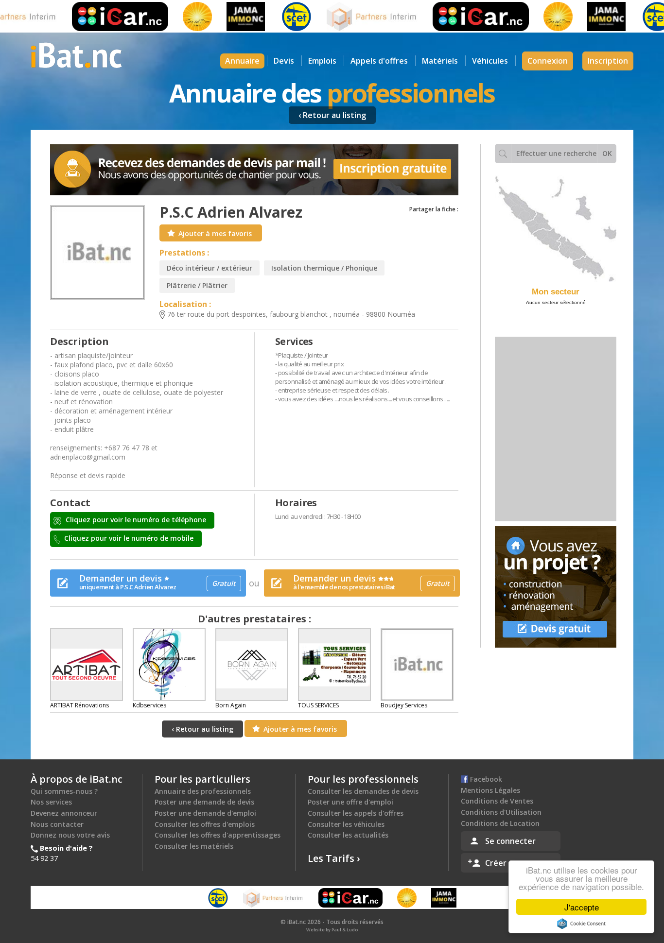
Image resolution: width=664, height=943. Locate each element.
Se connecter (510, 841)
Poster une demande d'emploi (205, 813)
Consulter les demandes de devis (363, 791)
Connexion (547, 60)
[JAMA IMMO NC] (229, 16)
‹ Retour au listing (332, 115)
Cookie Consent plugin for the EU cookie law (581, 923)
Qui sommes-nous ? (64, 791)
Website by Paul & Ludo (332, 929)
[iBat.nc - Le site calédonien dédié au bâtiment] (76, 54)
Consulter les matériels (194, 846)
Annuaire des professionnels (203, 791)
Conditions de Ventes (497, 801)
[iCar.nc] (104, 16)
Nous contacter (57, 824)
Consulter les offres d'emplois (205, 824)
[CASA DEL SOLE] (181, 16)
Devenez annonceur (64, 813)
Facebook (485, 779)
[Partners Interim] (356, 16)
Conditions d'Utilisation (501, 812)
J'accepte (581, 907)
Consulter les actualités (348, 835)
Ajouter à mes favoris (215, 233)
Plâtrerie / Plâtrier (197, 285)
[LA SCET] (280, 16)
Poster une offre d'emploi (350, 801)
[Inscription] (254, 169)
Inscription (608, 60)
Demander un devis (157, 581)
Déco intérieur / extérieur (209, 268)
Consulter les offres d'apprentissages (217, 835)
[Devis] (555, 587)
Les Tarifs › (334, 858)
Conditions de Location (500, 823)
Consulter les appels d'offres (355, 813)
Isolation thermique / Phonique (324, 268)
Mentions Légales (490, 790)
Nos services (51, 801)
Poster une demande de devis (204, 801)
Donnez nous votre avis (70, 835)
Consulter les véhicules (346, 824)
